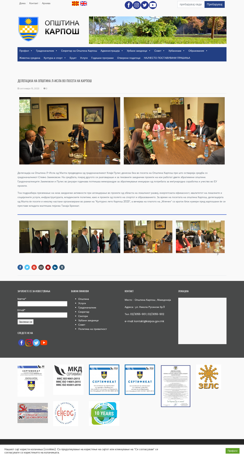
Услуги (84, 58)
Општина (83, 299)
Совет (157, 51)
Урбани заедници (137, 51)
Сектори (83, 316)
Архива (46, 3)
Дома (22, 3)
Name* (22, 299)
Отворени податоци (128, 58)
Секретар (83, 312)
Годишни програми (102, 58)
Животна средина (29, 58)
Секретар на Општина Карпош (79, 51)
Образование (196, 51)
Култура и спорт (53, 58)
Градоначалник (45, 51)
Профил (24, 51)
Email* (21, 310)
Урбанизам (174, 51)
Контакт (33, 3)
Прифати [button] (232, 451)
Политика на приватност (92, 329)
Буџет (73, 58)
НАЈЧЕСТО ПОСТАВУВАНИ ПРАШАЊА (167, 58)
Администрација (110, 51)
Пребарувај (214, 4)
